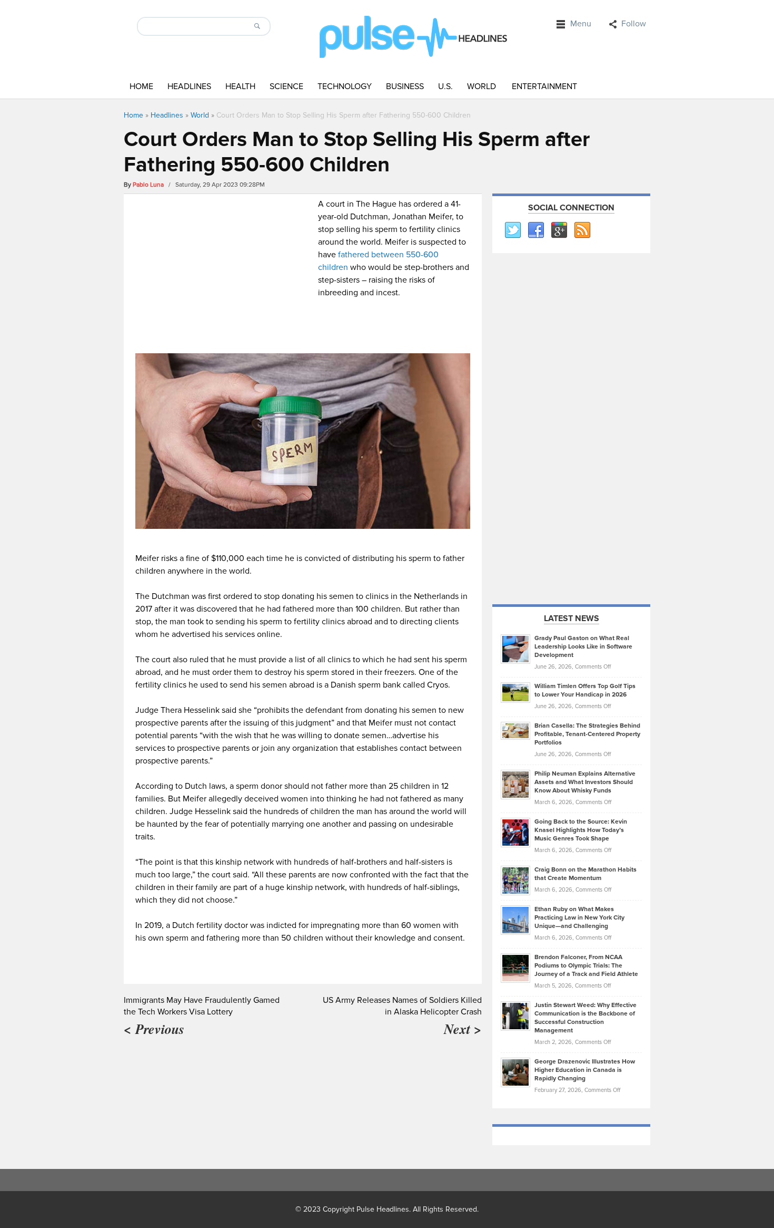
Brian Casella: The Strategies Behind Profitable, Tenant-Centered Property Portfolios (587, 734)
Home (141, 86)
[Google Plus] (558, 230)
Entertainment (544, 86)
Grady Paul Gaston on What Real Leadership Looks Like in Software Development (583, 646)
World (481, 86)
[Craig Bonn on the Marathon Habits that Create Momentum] (515, 880)
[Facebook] (535, 230)
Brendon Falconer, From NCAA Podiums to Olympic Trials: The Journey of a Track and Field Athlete (586, 965)
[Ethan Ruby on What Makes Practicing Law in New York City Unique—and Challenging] (515, 919)
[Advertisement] (224, 271)
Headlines (189, 86)
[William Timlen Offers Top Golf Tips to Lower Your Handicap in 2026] (515, 692)
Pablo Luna (148, 185)
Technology (344, 86)
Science (286, 86)
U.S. (445, 86)
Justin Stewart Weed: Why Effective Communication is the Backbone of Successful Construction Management (585, 1017)
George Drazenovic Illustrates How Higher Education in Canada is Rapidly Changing (584, 1070)
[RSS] (581, 230)
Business (405, 86)
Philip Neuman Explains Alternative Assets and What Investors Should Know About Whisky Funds (585, 782)
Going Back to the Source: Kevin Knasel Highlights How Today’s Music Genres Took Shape (580, 830)
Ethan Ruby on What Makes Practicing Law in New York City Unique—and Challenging (579, 917)
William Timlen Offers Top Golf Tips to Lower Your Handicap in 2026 (585, 690)
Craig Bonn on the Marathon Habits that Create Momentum (585, 874)
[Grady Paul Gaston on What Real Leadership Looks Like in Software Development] (515, 648)
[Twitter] (512, 230)
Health (240, 86)
